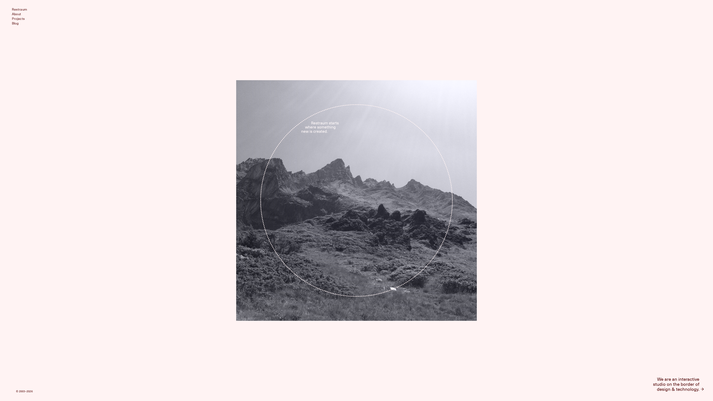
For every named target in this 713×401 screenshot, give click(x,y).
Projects (18, 19)
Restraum (19, 9)
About (16, 14)
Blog (15, 23)
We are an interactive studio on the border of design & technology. (676, 384)
